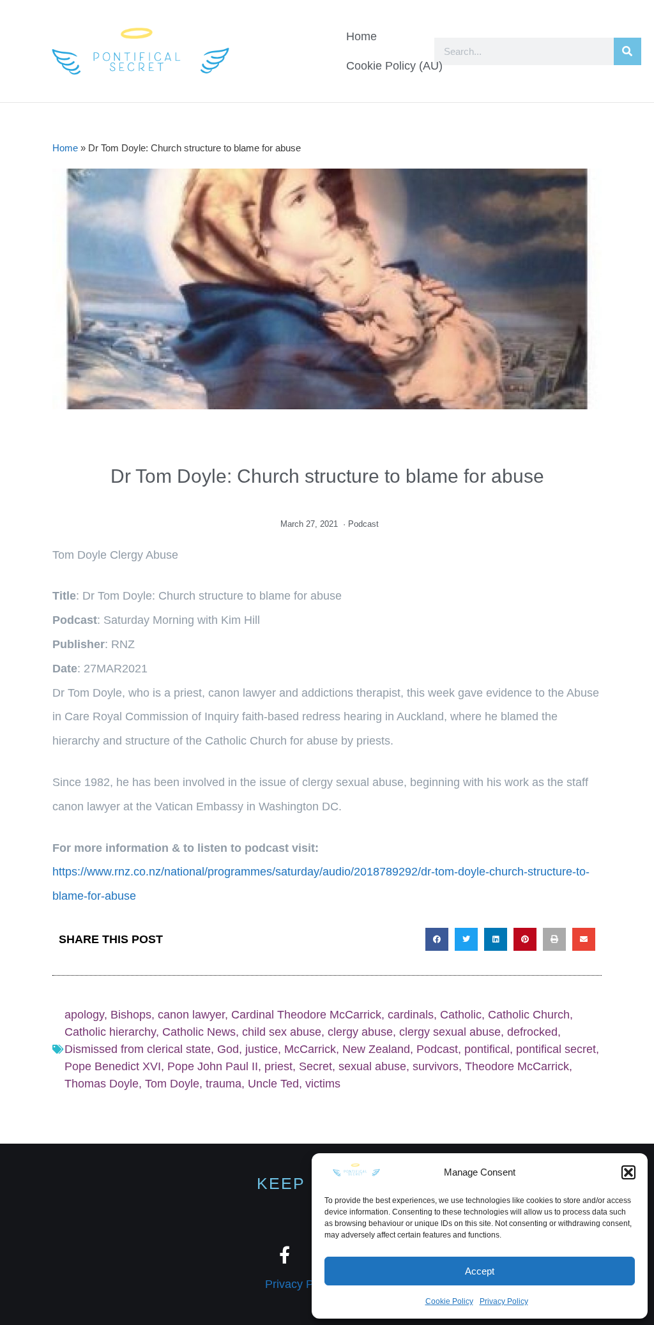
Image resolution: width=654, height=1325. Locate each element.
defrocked (532, 1032)
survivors (436, 1066)
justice (261, 1049)
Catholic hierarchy (110, 1032)
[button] (628, 1172)
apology (84, 1014)
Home (361, 36)
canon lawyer (191, 1014)
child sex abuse (281, 1032)
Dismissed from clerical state (138, 1049)
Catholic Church (529, 1014)
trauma (223, 1083)
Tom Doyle (172, 1083)
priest (278, 1066)
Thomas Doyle (102, 1083)
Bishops (130, 1014)
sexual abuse (372, 1066)
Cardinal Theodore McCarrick (306, 1014)
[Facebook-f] (284, 1254)
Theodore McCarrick (517, 1066)
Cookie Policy (449, 1301)
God (228, 1049)
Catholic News (199, 1032)
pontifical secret (556, 1049)
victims (322, 1083)
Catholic (461, 1014)
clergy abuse (360, 1032)
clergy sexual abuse (450, 1032)
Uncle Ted (273, 1083)
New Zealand (376, 1049)
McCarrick (310, 1049)
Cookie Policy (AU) (394, 65)
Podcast (363, 524)
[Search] (627, 51)
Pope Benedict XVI (113, 1066)
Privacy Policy (504, 1301)
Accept (479, 1271)
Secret (315, 1066)
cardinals (411, 1014)
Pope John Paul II (212, 1066)
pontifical (487, 1049)
